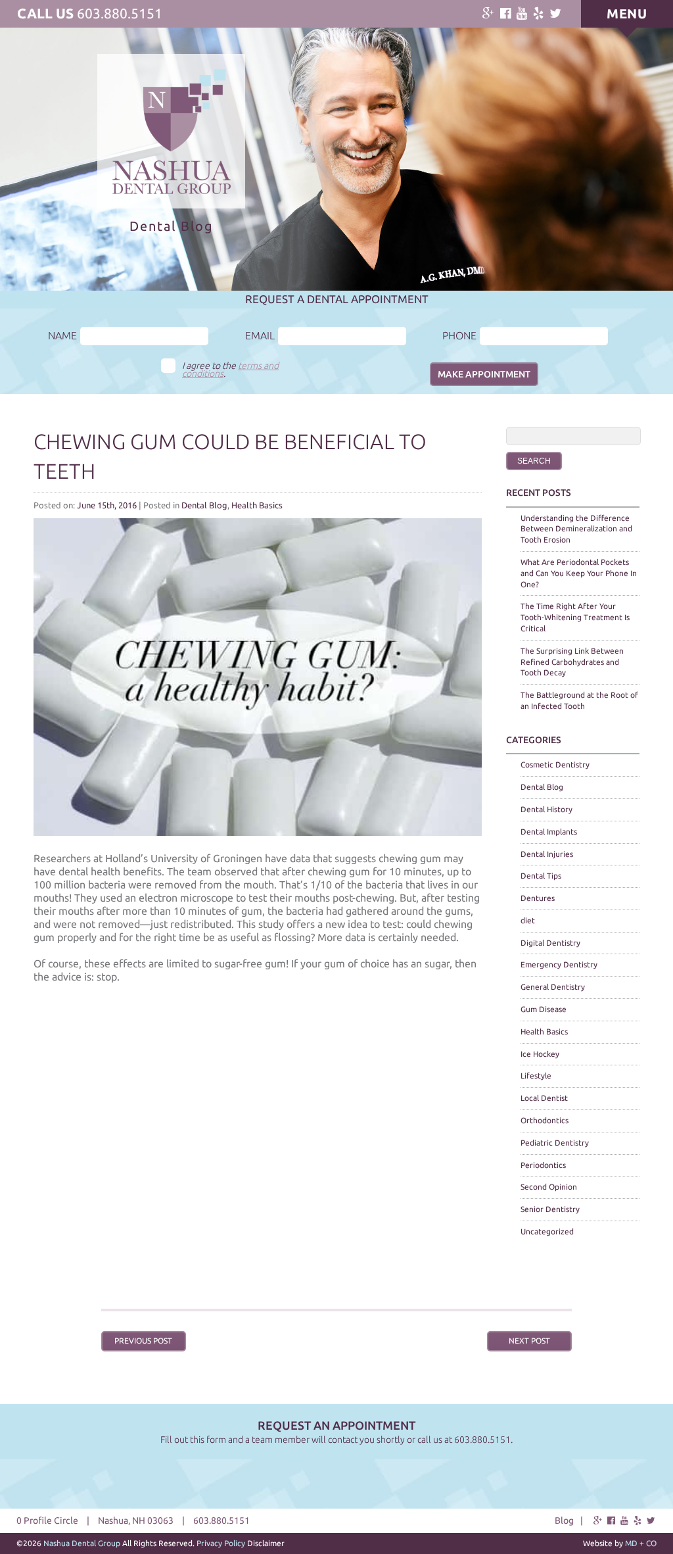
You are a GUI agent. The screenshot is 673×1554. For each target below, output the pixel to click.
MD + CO (641, 1543)
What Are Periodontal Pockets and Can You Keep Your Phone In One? (579, 573)
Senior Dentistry (550, 1209)
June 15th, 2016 (107, 505)
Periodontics (543, 1165)
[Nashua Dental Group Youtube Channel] (522, 13)
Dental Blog (204, 505)
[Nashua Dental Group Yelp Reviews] (538, 13)
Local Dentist (544, 1098)
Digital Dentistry (550, 942)
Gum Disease (544, 1009)
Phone (459, 335)
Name (62, 335)
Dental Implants (549, 831)
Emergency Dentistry (559, 964)
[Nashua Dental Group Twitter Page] (555, 13)
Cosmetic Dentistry (555, 764)
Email (260, 335)
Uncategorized (547, 1231)
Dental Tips (541, 875)
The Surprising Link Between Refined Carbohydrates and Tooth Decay (572, 661)
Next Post (529, 1340)
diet (528, 920)
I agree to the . (230, 369)
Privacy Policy (221, 1543)
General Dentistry (553, 987)
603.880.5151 (119, 13)
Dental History (546, 809)
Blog (564, 1520)
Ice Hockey (540, 1054)
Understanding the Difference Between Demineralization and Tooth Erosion (576, 529)
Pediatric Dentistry (555, 1142)
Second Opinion (549, 1186)
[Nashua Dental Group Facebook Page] (505, 13)
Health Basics (257, 505)
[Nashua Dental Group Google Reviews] (488, 13)
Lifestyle (536, 1075)
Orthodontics (545, 1120)
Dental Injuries (547, 854)
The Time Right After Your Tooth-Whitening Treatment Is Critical (575, 617)
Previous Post (143, 1340)
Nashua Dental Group (81, 1543)
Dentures (538, 898)
